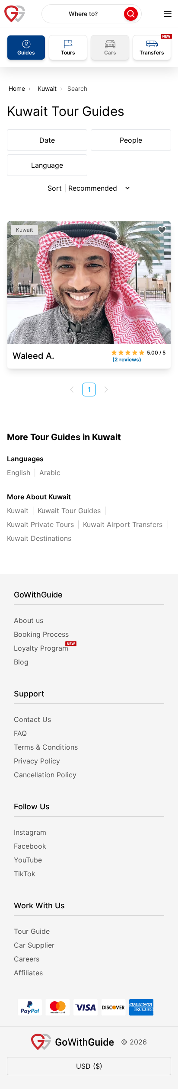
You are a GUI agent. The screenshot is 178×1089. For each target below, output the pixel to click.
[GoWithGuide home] (15, 14)
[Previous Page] (72, 389)
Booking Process (41, 634)
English (18, 472)
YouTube (28, 860)
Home (17, 88)
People (131, 140)
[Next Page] (106, 389)
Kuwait (47, 88)
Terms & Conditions (46, 747)
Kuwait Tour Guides (69, 510)
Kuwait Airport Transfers (122, 524)
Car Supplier (34, 945)
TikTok (24, 873)
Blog (21, 662)
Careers (26, 959)
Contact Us (32, 719)
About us (28, 620)
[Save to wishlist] (162, 230)
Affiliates (28, 972)
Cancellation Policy (45, 774)
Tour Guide (32, 931)
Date (47, 140)
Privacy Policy (37, 761)
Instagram (30, 832)
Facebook (30, 846)
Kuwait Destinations (39, 538)
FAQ (20, 733)
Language (47, 165)
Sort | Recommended (82, 188)
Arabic (49, 472)
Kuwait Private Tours (40, 524)
